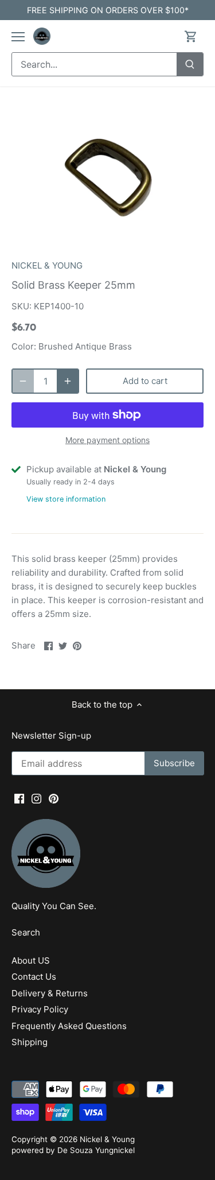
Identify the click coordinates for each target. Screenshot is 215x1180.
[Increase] (68, 381)
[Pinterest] (53, 798)
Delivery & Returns (49, 993)
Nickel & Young (107, 1139)
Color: (23, 346)
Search (25, 932)
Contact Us (33, 976)
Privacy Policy (39, 1009)
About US (30, 960)
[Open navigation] (18, 36)
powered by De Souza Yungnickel (73, 1150)
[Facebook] (19, 798)
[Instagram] (36, 798)
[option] (107, 176)
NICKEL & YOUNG (47, 265)
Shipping (29, 1042)
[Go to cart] (191, 36)
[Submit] (190, 64)
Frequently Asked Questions (69, 1025)
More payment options (107, 440)
